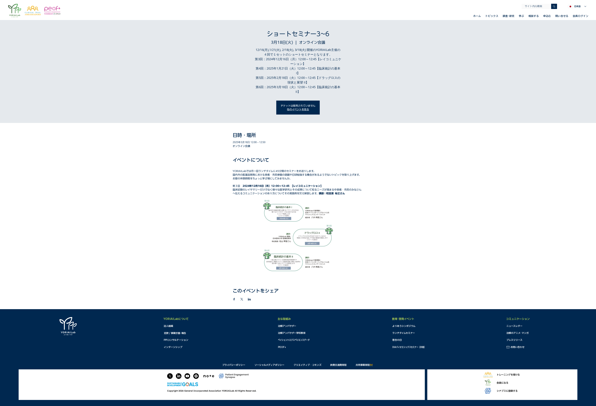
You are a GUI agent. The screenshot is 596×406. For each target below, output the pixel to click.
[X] (170, 376)
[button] (491, 16)
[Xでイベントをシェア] (241, 299)
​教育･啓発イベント (403, 319)
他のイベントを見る (298, 109)
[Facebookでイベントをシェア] (234, 299)
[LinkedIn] (178, 376)
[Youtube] (187, 376)
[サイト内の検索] (554, 6)
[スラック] (196, 376)
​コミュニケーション (518, 319)
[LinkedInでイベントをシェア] (249, 299)
